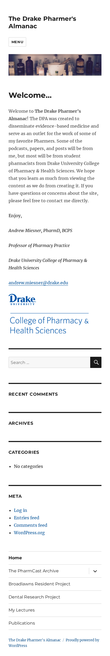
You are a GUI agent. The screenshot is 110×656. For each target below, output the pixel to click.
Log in (20, 510)
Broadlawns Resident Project (39, 583)
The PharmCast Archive (34, 570)
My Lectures (22, 610)
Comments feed (30, 525)
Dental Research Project (34, 597)
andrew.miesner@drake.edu (38, 282)
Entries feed (26, 517)
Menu (17, 42)
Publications (22, 623)
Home (15, 557)
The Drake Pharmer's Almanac (35, 640)
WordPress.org (29, 532)
